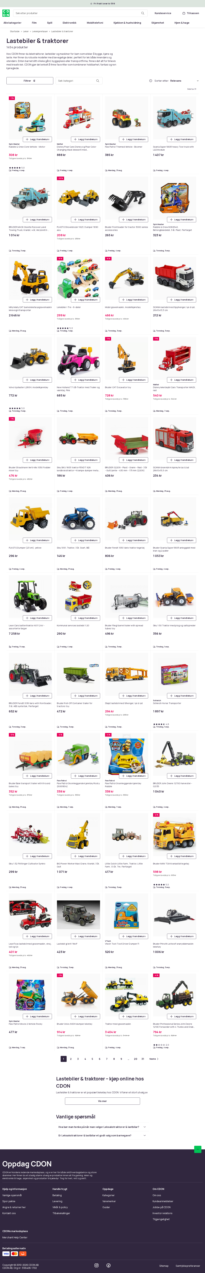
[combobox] (80, 13)
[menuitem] (12, 22)
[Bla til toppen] (197, 1149)
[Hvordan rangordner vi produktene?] (150, 80)
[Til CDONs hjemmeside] (6, 13)
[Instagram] (96, 1265)
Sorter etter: (162, 80)
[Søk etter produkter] (142, 13)
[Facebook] (108, 1265)
